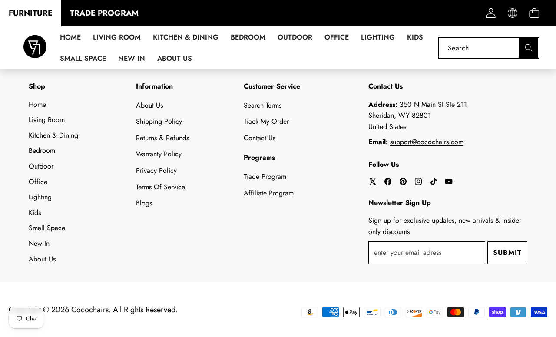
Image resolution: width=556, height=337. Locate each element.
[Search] (528, 48)
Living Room (47, 120)
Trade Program (265, 177)
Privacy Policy (156, 170)
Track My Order (266, 121)
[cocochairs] (35, 48)
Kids (35, 213)
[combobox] (488, 48)
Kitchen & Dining (53, 135)
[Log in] (490, 13)
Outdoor (41, 166)
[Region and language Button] (512, 13)
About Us (42, 259)
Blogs (144, 203)
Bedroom (42, 150)
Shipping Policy (159, 121)
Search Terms (262, 105)
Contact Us (259, 138)
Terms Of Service (160, 187)
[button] (534, 13)
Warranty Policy (159, 154)
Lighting (40, 197)
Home (37, 104)
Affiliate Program (269, 193)
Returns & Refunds (162, 138)
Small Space (47, 228)
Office (38, 182)
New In (39, 243)
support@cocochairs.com (426, 142)
